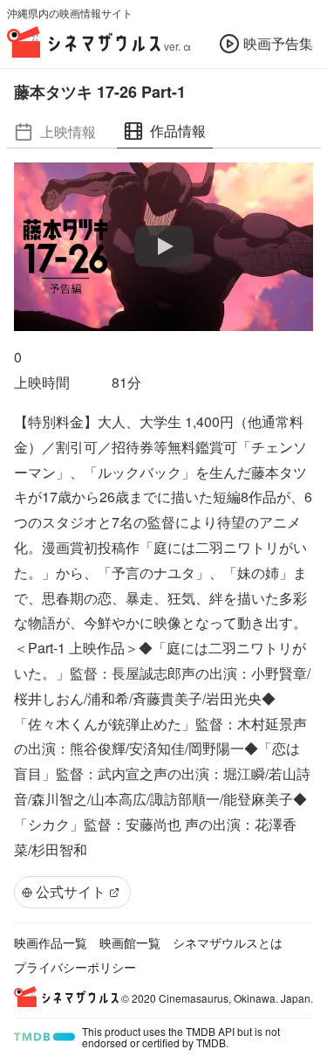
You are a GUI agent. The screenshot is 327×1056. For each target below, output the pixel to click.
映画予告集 (278, 43)
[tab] (55, 131)
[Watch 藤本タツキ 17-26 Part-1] (164, 247)
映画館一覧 (129, 942)
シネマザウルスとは (228, 942)
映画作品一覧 (50, 942)
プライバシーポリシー (75, 967)
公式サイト (71, 891)
